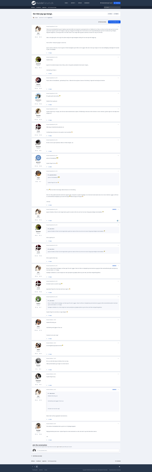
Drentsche (38, 146)
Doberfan (38, 115)
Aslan (38, 326)
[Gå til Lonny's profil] (38, 126)
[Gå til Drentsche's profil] (38, 142)
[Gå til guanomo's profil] (38, 158)
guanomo (38, 162)
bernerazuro (38, 100)
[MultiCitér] (47, 53)
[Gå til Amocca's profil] (38, 80)
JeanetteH (38, 63)
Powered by (115, 469)
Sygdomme (50, 17)
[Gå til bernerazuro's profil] (38, 95)
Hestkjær (38, 430)
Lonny (38, 131)
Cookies (45, 469)
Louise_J (38, 303)
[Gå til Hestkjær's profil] (38, 426)
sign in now (59, 446)
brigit (38, 177)
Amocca (38, 84)
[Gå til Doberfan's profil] (38, 111)
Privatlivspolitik (35, 469)
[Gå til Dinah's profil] (38, 345)
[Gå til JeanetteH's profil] (38, 59)
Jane (37, 17)
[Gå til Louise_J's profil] (38, 299)
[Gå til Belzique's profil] (38, 360)
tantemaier (38, 380)
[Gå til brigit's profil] (38, 173)
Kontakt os (41, 469)
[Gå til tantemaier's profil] (38, 376)
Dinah (38, 349)
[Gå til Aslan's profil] (38, 322)
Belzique (38, 365)
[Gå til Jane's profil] (33, 17)
